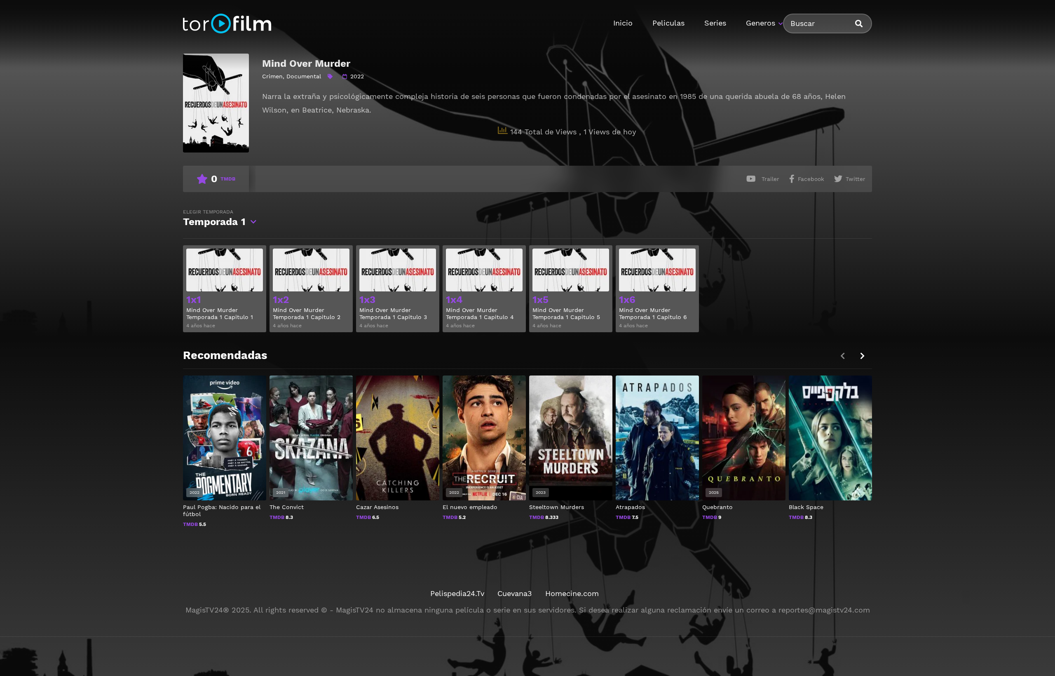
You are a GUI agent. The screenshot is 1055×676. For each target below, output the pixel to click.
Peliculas (668, 23)
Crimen (272, 76)
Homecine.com (572, 593)
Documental (303, 76)
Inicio (623, 23)
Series (715, 23)
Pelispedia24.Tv (457, 593)
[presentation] (862, 356)
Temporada (214, 218)
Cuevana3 (514, 593)
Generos (760, 23)
